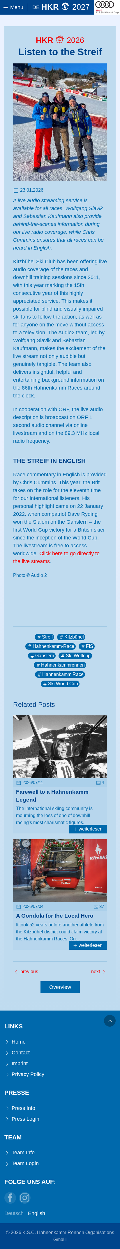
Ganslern (44, 655)
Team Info (22, 1152)
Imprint (19, 1063)
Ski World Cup (63, 683)
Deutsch (14, 1213)
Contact (20, 1053)
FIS (89, 646)
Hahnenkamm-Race (53, 646)
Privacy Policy (27, 1074)
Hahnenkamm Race (63, 674)
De (36, 7)
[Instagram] (25, 1198)
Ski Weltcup (78, 655)
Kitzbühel (74, 636)
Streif (47, 636)
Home (18, 1042)
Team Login (24, 1163)
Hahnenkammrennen (63, 664)
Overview (60, 987)
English (36, 1213)
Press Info (22, 1108)
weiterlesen (90, 828)
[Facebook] (10, 1198)
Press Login (24, 1119)
